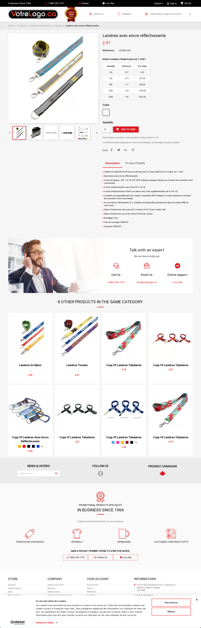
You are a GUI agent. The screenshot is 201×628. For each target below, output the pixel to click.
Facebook (100, 473)
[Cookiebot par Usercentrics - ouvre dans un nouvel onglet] (18, 623)
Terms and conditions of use (60, 595)
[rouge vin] (127, 442)
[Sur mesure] (106, 113)
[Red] (24, 446)
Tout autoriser (171, 602)
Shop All (98, 14)
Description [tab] (112, 163)
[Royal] (38, 446)
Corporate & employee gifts (165, 14)
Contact (85, 3)
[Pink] (117, 442)
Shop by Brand (14, 588)
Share (111, 150)
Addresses (91, 592)
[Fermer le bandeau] (197, 600)
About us (51, 588)
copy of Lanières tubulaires (124, 365)
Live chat (126, 557)
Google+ (126, 150)
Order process (54, 592)
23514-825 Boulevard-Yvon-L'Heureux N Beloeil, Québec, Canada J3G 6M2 (156, 588)
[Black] (28, 446)
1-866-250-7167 (77, 557)
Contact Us (101, 557)
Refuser (171, 611)
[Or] (19, 446)
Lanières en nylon (30, 365)
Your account (98, 579)
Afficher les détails (45, 622)
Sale (10, 592)
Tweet (118, 150)
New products (14, 595)
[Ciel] (113, 442)
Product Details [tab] (135, 163)
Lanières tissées (77, 365)
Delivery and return (56, 585)
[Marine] (33, 446)
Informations (145, 579)
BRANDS (127, 14)
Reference (108, 50)
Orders (90, 588)
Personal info (92, 585)
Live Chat (109, 3)
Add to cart (126, 129)
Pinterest (133, 150)
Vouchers (91, 595)
